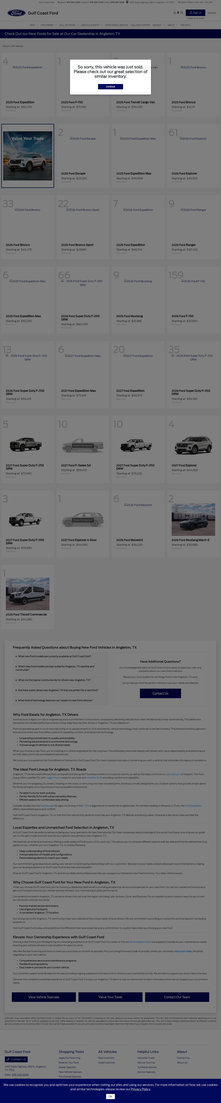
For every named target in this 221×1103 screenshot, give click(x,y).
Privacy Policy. (141, 1089)
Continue (110, 86)
